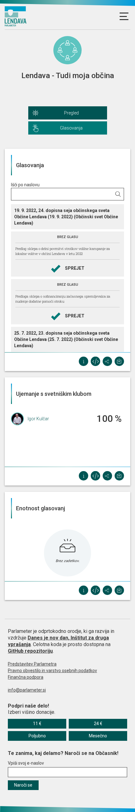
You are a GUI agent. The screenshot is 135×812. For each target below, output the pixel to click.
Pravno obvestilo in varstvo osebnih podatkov (52, 670)
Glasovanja (71, 127)
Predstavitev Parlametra (32, 663)
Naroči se (23, 785)
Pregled (71, 112)
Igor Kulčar (38, 418)
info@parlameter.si (27, 690)
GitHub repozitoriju (30, 651)
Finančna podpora (25, 677)
